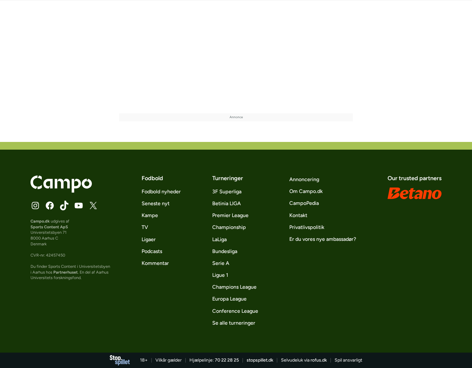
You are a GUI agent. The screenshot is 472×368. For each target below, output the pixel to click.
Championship (229, 227)
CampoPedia (304, 203)
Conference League (235, 311)
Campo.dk (40, 221)
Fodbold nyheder (161, 191)
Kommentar (155, 263)
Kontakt (298, 215)
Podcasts (152, 251)
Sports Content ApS (49, 226)
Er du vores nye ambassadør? (322, 239)
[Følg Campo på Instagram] (35, 205)
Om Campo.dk (306, 191)
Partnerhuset (65, 272)
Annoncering (304, 179)
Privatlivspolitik (306, 227)
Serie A (220, 263)
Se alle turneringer (233, 323)
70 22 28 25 (227, 360)
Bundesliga (224, 251)
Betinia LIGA (226, 203)
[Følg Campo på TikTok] (64, 205)
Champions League (234, 287)
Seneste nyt (156, 203)
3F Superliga (226, 191)
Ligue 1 (220, 275)
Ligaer (149, 239)
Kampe (150, 215)
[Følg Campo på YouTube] (78, 205)
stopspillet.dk (260, 360)
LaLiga (219, 239)
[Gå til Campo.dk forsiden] (61, 190)
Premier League (230, 215)
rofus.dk (318, 360)
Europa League (229, 299)
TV (145, 227)
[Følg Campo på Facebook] (50, 205)
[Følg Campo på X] (93, 205)
